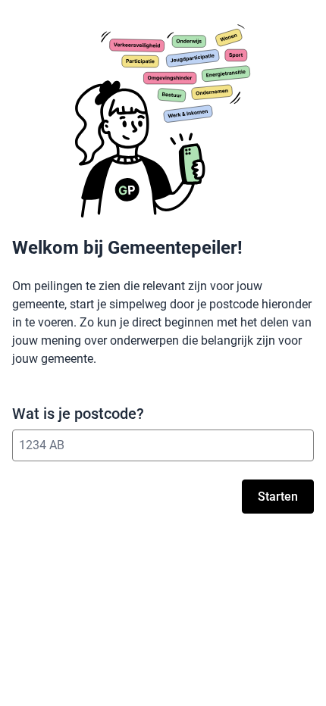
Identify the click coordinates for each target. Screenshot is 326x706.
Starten (278, 496)
